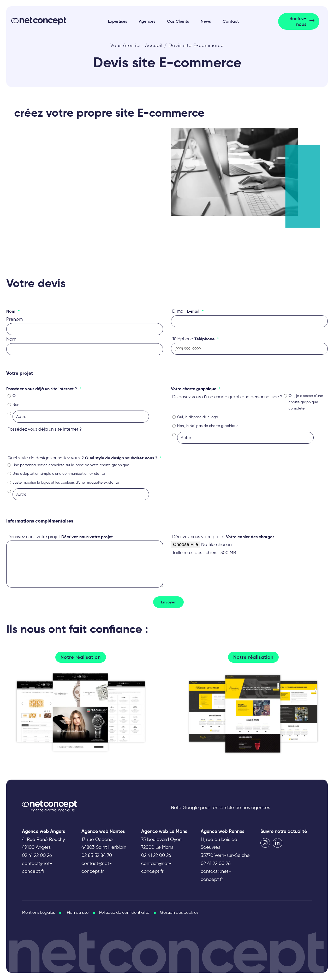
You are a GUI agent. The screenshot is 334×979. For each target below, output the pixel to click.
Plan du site (77, 912)
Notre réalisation (81, 657)
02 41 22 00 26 (37, 855)
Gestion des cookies (179, 912)
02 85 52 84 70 (96, 855)
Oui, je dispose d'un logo (197, 417)
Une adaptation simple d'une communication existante (59, 473)
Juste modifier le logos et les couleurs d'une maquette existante (66, 482)
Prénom (14, 319)
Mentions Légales (38, 912)
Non (16, 404)
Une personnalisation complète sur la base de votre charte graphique (71, 465)
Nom (11, 339)
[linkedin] (277, 843)
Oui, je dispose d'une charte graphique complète (306, 402)
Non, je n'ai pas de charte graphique (207, 426)
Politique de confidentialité (124, 912)
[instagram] (265, 843)
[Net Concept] (38, 21)
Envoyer (168, 602)
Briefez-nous (297, 21)
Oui (15, 396)
